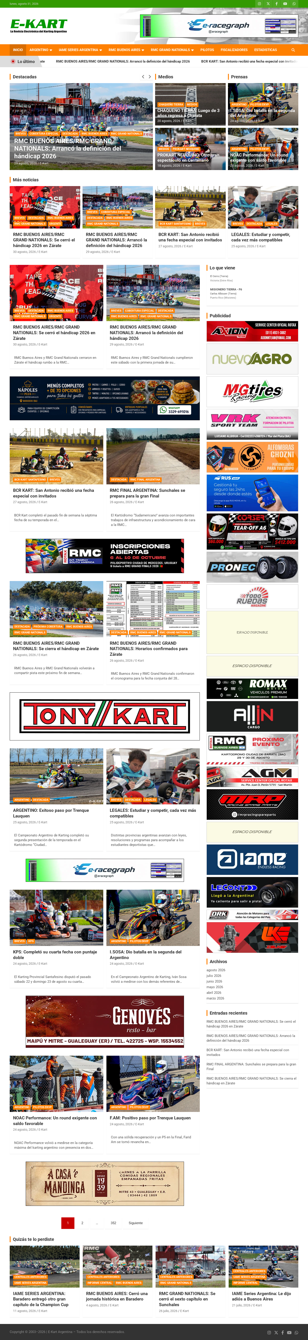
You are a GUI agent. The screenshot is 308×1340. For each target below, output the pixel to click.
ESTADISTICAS (265, 50)
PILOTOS (207, 50)
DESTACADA (23, 141)
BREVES (19, 217)
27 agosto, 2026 (170, 246)
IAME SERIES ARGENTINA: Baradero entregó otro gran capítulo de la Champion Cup (41, 1299)
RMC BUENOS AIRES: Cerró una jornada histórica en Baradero (117, 1296)
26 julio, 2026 (168, 1311)
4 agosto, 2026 (96, 1305)
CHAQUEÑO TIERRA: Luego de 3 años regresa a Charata (188, 113)
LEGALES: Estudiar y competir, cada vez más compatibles (260, 237)
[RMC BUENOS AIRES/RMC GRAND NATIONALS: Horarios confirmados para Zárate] (153, 609)
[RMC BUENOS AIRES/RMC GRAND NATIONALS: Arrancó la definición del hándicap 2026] (153, 293)
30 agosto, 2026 (24, 252)
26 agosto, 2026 (25, 163)
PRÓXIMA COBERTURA (48, 626)
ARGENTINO (39, 50)
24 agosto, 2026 (241, 121)
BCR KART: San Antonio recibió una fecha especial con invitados (165, 61)
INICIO (18, 50)
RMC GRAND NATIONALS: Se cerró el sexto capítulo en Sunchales (187, 1299)
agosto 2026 (216, 970)
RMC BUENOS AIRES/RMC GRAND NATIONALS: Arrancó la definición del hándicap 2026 (116, 240)
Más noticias (26, 179)
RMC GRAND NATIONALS (170, 50)
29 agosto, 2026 (97, 252)
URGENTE (55, 223)
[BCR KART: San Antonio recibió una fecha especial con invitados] (56, 456)
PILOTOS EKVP (259, 104)
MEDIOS (192, 104)
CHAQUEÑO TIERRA (171, 104)
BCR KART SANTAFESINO (175, 223)
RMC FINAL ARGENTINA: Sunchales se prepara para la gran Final (147, 493)
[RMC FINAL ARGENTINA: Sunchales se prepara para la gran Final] (153, 456)
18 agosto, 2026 (168, 165)
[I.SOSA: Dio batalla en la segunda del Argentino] (153, 918)
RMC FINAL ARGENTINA (50, 141)
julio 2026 (214, 976)
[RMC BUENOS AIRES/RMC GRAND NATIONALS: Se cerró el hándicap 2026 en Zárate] (56, 293)
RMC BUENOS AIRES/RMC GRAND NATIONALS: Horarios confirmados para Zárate (149, 649)
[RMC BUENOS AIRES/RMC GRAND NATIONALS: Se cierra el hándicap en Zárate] (56, 609)
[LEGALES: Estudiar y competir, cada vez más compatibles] (153, 776)
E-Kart (44, 163)
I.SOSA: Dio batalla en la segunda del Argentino (262, 113)
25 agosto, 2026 (242, 246)
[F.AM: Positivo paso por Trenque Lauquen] (153, 1083)
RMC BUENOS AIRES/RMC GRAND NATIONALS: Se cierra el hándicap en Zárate (56, 646)
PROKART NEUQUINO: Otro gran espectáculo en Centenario (188, 157)
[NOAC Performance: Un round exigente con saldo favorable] (56, 1083)
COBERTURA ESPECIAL (115, 212)
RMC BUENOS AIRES (124, 50)
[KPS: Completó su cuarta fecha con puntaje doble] (56, 918)
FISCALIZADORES (234, 50)
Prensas (239, 76)
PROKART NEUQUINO (186, 149)
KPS (31, 941)
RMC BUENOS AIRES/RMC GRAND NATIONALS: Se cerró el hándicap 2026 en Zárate (44, 240)
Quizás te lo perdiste (33, 1239)
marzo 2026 (215, 998)
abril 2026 (214, 993)
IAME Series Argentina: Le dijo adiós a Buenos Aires (261, 1296)
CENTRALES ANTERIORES (30, 1277)
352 (113, 1223)
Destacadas (25, 76)
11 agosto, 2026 (24, 1311)
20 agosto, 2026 (168, 121)
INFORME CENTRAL (99, 1282)
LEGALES (271, 223)
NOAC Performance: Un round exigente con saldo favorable (259, 157)
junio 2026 (214, 981)
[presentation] (143, 77)
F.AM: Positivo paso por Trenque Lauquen (150, 1118)
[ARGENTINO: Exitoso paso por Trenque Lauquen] (56, 776)
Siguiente (136, 1223)
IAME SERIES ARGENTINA (78, 50)
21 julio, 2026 (241, 1305)
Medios (165, 76)
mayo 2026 (215, 987)
